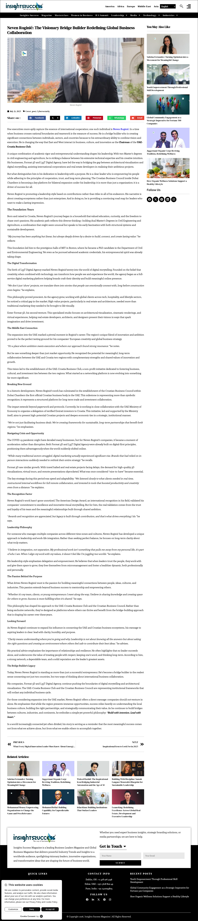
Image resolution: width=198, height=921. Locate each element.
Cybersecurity (43, 111)
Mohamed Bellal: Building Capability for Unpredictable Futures (55, 810)
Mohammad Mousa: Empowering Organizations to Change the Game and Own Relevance (23, 810)
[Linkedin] (167, 199)
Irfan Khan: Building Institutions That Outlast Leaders (92, 809)
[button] (180, 6)
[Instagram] (173, 199)
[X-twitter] (155, 199)
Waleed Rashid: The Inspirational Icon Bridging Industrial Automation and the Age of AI (92, 782)
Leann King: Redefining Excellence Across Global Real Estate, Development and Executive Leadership (126, 812)
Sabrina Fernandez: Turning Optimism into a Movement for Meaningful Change (21, 782)
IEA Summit (102, 15)
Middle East (144, 6)
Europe (131, 6)
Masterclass (62, 15)
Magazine (46, 15)
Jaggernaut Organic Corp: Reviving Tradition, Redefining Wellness (56, 782)
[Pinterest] (161, 199)
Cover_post (31, 111)
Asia (156, 6)
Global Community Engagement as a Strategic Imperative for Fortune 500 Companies (164, 120)
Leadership (117, 15)
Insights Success (29, 15)
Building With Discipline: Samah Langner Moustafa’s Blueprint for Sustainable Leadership (127, 782)
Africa (120, 6)
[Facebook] (149, 199)
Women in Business (82, 15)
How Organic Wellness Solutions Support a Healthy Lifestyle (159, 896)
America (110, 6)
